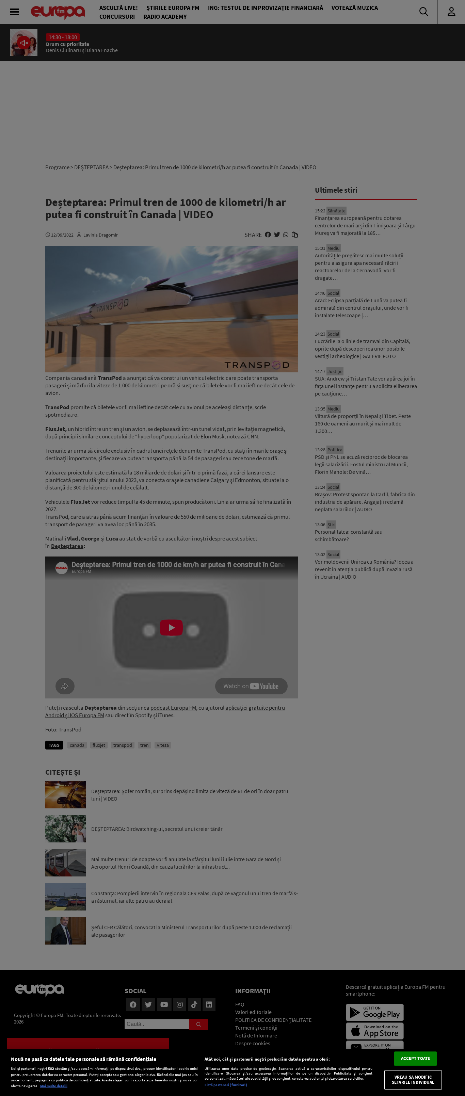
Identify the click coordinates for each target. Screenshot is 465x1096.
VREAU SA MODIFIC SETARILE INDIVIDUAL (413, 1079)
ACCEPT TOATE (415, 1059)
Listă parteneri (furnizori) (226, 1084)
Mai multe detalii (53, 1085)
